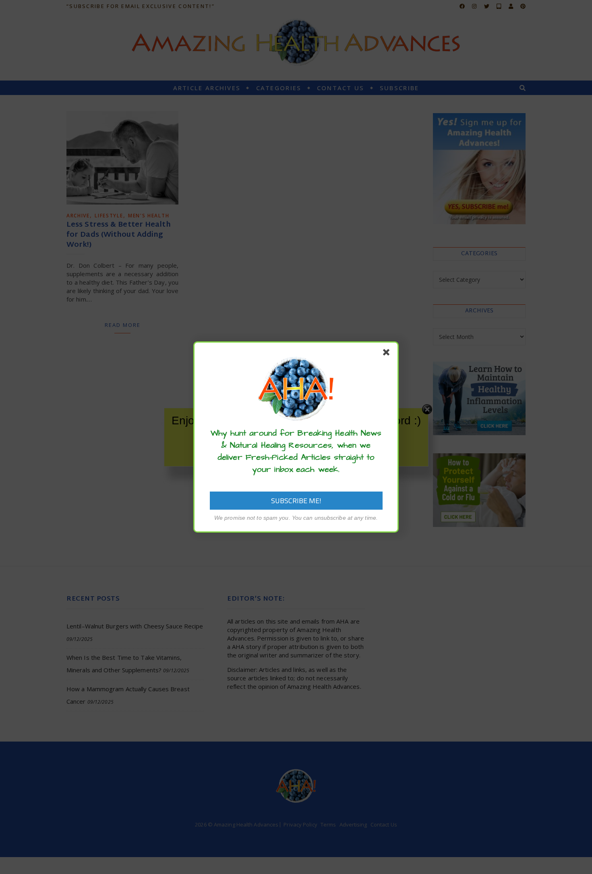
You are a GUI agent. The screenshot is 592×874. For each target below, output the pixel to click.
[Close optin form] (388, 354)
